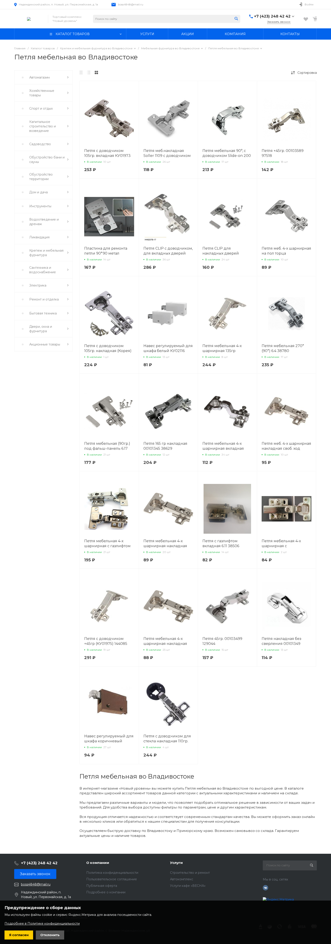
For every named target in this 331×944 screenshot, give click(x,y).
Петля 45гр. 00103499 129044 (222, 641)
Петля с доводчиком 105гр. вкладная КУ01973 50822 (107, 156)
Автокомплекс (181, 879)
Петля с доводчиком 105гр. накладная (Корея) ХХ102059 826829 (107, 351)
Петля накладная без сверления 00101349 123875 (281, 644)
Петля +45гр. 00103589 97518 (283, 153)
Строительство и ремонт (190, 873)
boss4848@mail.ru (130, 4)
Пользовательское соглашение (111, 879)
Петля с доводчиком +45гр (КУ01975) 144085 (105, 641)
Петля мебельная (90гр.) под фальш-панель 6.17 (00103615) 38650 (107, 448)
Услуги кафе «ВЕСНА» (188, 886)
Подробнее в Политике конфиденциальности (42, 923)
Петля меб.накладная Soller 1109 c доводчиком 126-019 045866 (167, 156)
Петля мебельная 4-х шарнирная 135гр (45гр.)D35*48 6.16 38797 (224, 351)
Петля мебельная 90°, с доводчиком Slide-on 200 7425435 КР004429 (226, 156)
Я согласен (19, 935)
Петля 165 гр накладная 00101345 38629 (165, 446)
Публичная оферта (101, 886)
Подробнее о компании (105, 892)
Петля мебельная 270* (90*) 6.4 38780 (283, 348)
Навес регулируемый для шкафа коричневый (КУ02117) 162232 (109, 741)
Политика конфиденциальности (112, 873)
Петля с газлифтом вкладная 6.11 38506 (220, 543)
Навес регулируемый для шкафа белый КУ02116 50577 (168, 351)
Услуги (176, 862)
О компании (97, 862)
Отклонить (50, 935)
